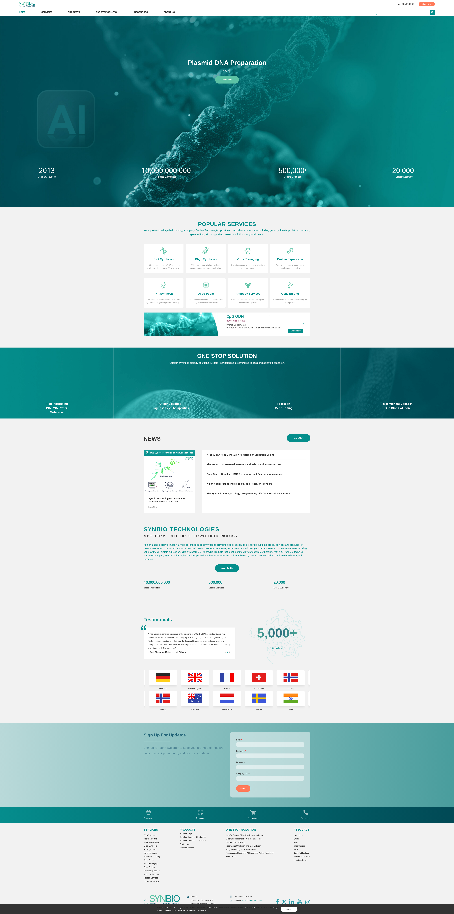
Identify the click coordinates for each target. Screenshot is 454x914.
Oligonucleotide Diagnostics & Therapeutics (244, 839)
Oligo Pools (148, 860)
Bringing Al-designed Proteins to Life (241, 849)
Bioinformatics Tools (301, 857)
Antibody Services (151, 874)
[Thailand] (199, 699)
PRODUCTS (74, 12)
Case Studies (299, 846)
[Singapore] (167, 699)
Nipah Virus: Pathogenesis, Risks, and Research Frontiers (239, 483)
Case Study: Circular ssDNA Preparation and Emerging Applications (245, 474)
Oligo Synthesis (150, 846)
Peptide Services (151, 878)
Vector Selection (150, 839)
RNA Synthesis (150, 849)
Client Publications (301, 853)
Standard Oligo (186, 834)
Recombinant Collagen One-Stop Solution (243, 846)
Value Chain (231, 857)
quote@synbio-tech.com (252, 900)
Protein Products (187, 848)
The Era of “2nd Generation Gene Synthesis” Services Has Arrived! (244, 464)
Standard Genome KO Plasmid (193, 841)
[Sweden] (262, 678)
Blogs (295, 842)
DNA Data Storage (151, 881)
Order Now (426, 4)
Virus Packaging (150, 864)
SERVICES (46, 12)
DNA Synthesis (150, 835)
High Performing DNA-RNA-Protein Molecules (245, 835)
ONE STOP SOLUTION (107, 12)
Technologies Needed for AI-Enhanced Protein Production (250, 853)
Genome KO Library (152, 857)
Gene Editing (149, 867)
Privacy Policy (200, 910)
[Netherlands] (230, 678)
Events (296, 839)
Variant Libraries (150, 853)
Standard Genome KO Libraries (193, 837)
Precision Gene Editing (235, 842)
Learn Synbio (227, 568)
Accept (289, 909)
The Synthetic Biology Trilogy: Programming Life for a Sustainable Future (248, 493)
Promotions (298, 835)
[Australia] (199, 678)
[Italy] (230, 699)
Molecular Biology (151, 842)
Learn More (227, 85)
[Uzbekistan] (294, 699)
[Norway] (167, 678)
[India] (294, 678)
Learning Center (300, 860)
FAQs (295, 849)
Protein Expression (152, 871)
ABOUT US (169, 12)
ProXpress (184, 844)
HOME (22, 12)
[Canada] (262, 699)
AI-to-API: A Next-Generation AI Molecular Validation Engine (240, 455)
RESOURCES (141, 12)
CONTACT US (408, 4)
